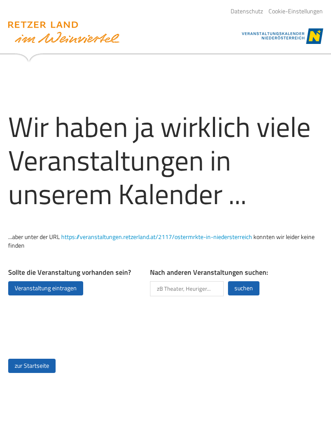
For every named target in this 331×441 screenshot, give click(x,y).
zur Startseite (32, 365)
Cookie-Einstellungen (296, 11)
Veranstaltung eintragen (46, 288)
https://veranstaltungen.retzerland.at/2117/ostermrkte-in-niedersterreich (156, 237)
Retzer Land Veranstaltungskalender (63, 32)
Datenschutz (247, 11)
